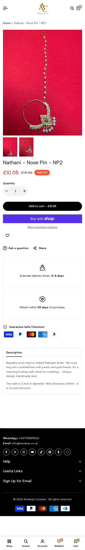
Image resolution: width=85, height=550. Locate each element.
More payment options (42, 227)
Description (14, 352)
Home (7, 23)
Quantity (9, 183)
